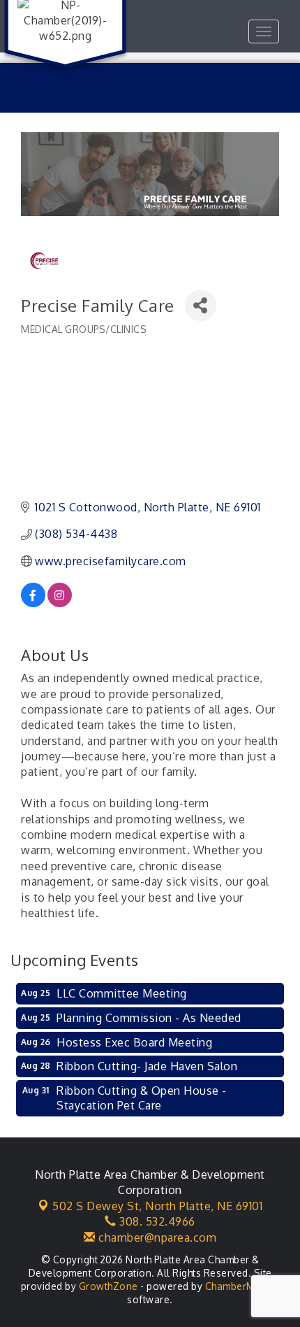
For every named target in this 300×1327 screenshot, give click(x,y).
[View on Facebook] (33, 603)
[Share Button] (200, 305)
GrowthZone (108, 1286)
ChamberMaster (242, 1286)
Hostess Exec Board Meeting (134, 1042)
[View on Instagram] (59, 603)
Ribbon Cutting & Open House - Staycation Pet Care (142, 1098)
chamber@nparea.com (156, 1237)
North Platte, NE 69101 (157, 1206)
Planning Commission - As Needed (149, 1018)
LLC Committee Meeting (122, 993)
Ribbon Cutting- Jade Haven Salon (147, 1066)
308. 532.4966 (156, 1221)
